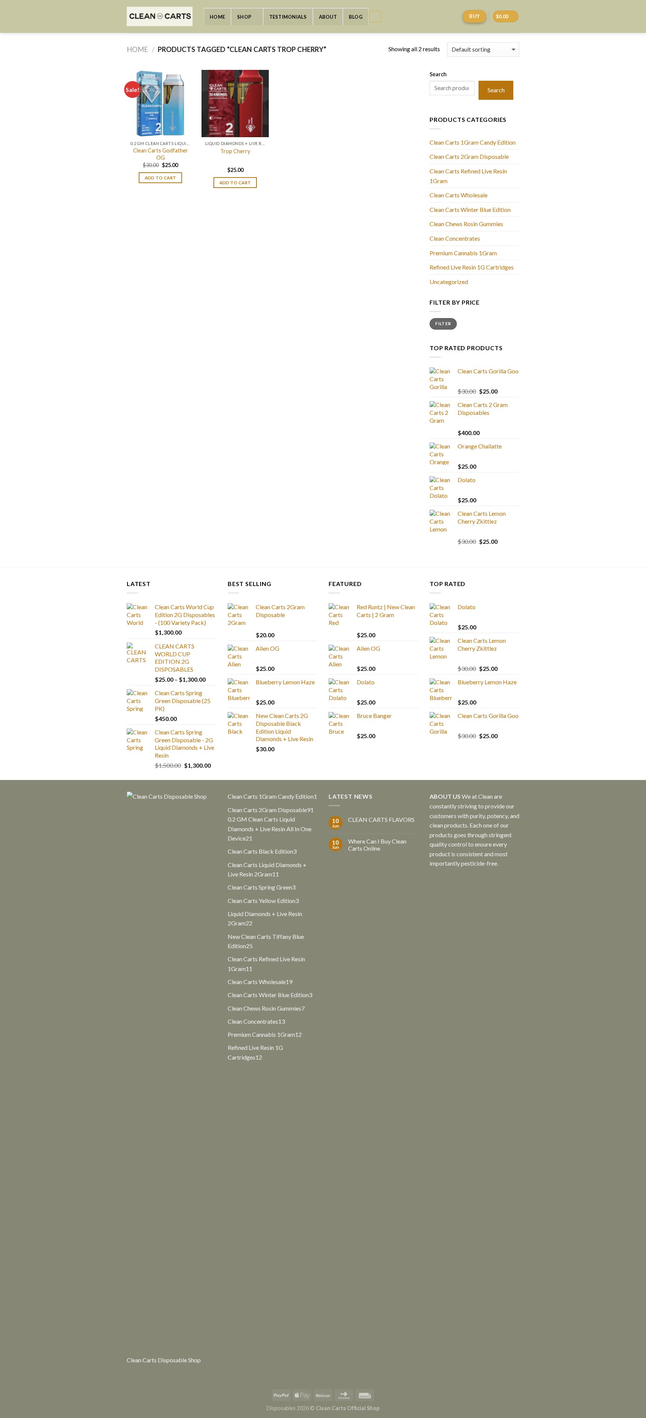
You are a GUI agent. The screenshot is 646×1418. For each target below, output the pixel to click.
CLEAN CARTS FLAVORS (381, 819)
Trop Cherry (235, 151)
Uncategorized (449, 281)
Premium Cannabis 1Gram (463, 252)
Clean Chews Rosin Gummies (466, 223)
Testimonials (288, 17)
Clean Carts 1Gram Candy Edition (473, 142)
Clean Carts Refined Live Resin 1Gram (468, 175)
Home (217, 17)
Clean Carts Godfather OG (160, 154)
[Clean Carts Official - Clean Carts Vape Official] (160, 16)
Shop (244, 17)
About (328, 17)
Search (438, 74)
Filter (443, 323)
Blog (356, 17)
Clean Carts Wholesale (458, 194)
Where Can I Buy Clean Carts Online (377, 845)
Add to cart (160, 177)
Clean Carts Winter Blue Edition (470, 209)
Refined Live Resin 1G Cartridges (472, 267)
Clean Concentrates (455, 238)
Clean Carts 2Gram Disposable (469, 156)
